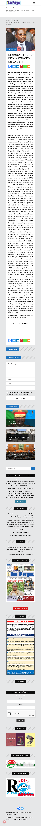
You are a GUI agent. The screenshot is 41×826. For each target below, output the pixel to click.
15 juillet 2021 (12, 49)
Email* (20, 698)
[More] (28, 66)
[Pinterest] (21, 66)
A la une (15, 20)
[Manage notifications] (4, 821)
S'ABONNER (22, 608)
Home (8, 20)
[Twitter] (14, 66)
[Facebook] (10, 66)
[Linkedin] (17, 66)
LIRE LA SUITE (20, 501)
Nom (20, 704)
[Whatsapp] (25, 66)
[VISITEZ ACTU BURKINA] (20, 764)
